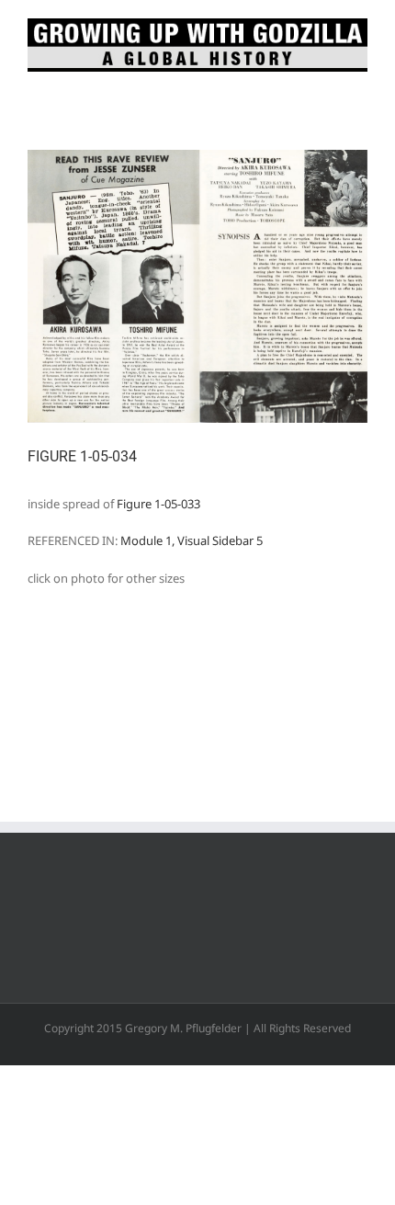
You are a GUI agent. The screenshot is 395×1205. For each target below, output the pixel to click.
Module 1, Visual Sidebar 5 (191, 540)
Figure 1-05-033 (158, 503)
